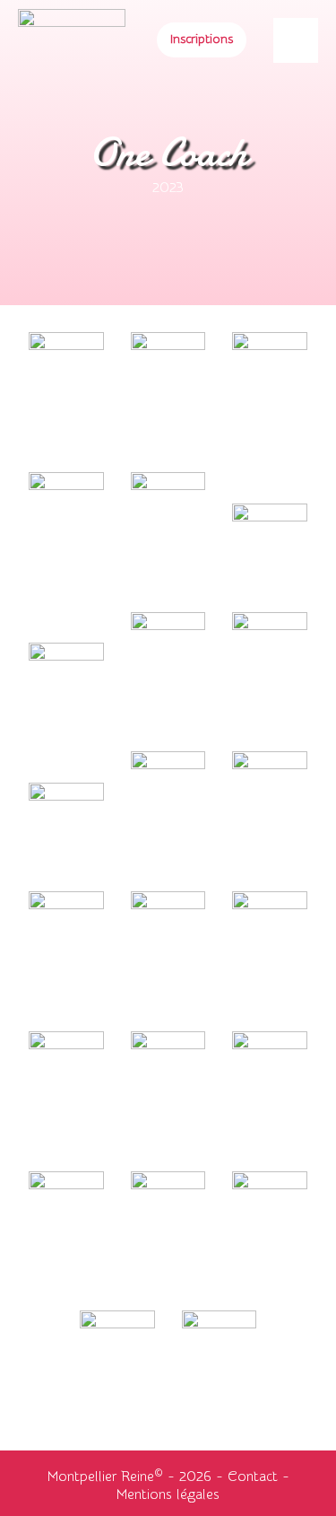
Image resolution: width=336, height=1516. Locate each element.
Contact (253, 1476)
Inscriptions (201, 39)
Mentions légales (168, 1494)
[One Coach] (66, 345)
